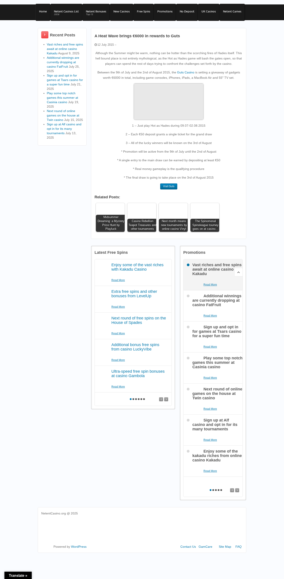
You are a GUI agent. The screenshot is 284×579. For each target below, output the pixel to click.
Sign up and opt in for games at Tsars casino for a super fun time (65, 80)
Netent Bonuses (96, 13)
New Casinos (121, 11)
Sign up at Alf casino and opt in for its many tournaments (64, 128)
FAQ (238, 546)
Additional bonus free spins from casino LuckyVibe (135, 347)
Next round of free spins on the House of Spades (138, 320)
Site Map (225, 546)
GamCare (205, 546)
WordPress (79, 546)
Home (43, 11)
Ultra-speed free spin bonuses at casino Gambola (138, 373)
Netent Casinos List (66, 13)
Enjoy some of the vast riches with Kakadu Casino (137, 267)
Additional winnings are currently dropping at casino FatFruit (63, 62)
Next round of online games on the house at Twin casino (63, 115)
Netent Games (232, 11)
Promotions (165, 11)
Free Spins (143, 11)
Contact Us (188, 546)
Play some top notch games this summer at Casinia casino (62, 97)
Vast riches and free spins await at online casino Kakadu (65, 49)
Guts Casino (185, 72)
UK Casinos (208, 11)
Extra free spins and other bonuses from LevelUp (134, 293)
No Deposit (187, 11)
